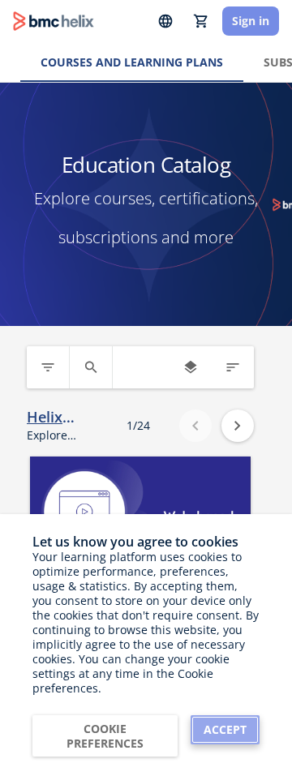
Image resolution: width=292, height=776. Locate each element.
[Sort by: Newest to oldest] (232, 367)
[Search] (90, 367)
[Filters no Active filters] (47, 367)
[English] (165, 21)
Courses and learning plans (132, 62)
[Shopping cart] (201, 21)
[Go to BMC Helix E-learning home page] (53, 21)
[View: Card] (190, 367)
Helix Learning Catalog (57, 417)
